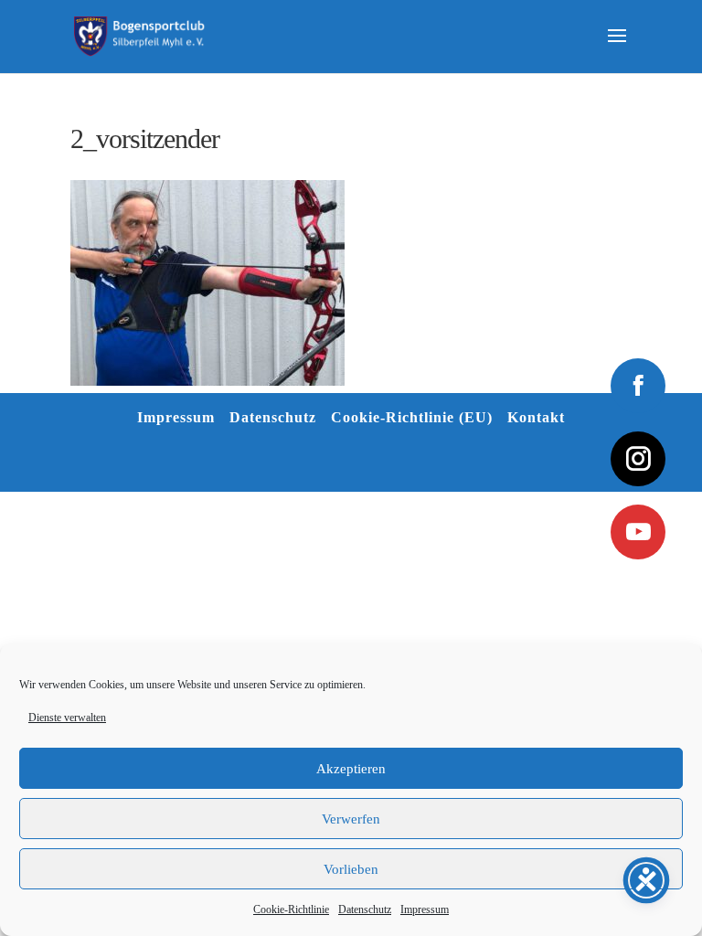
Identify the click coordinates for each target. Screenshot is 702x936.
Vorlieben (351, 869)
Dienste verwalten (67, 717)
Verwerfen (351, 819)
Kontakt (536, 417)
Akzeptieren (351, 768)
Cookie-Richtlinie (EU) (412, 417)
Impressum (424, 909)
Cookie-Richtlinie (291, 909)
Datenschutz (364, 909)
